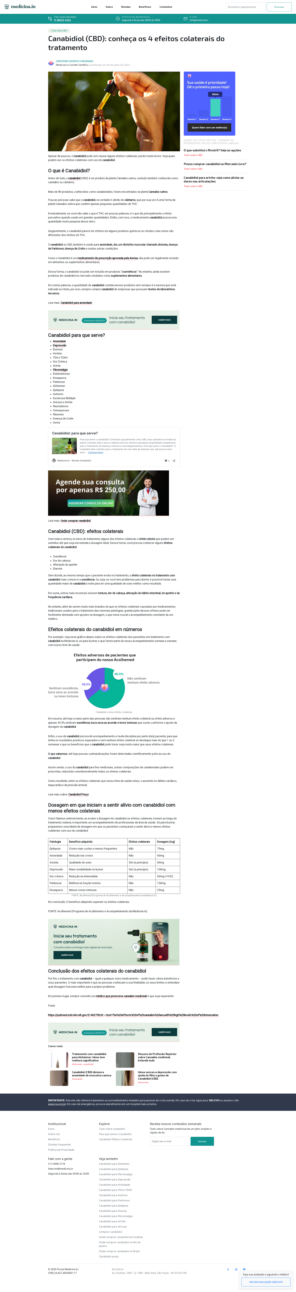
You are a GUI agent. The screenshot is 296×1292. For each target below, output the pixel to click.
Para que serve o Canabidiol (115, 1134)
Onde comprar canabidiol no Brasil (119, 1251)
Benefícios (54, 1139)
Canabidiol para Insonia (113, 1211)
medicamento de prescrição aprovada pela (108, 258)
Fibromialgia (60, 369)
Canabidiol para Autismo (113, 1195)
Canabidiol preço (109, 1256)
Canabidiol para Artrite (112, 1221)
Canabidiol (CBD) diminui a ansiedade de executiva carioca (91, 1073)
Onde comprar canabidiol (76, 520)
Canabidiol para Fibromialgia (115, 1174)
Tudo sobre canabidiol (112, 1129)
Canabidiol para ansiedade (76, 302)
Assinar (202, 1141)
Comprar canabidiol (110, 1232)
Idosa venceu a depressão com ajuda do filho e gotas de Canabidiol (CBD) (157, 1075)
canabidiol (74, 178)
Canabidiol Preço (78, 794)
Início (51, 1129)
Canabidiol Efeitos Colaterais (115, 1139)
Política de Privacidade (61, 1149)
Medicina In (20, 7)
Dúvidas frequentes (59, 1144)
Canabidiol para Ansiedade (114, 1184)
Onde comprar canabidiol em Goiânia (121, 1237)
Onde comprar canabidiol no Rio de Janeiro (119, 1244)
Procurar (279, 6)
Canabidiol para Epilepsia (113, 1169)
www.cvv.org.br (57, 1104)
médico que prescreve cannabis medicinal (121, 996)
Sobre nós (54, 1134)
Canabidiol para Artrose (113, 1226)
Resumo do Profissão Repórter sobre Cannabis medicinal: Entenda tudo (157, 1057)
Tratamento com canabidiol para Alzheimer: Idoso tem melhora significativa (89, 1057)
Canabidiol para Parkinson (114, 1200)
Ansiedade (59, 341)
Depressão (59, 345)
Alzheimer (77, 1064)
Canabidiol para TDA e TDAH (115, 1190)
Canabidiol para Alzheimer (114, 1163)
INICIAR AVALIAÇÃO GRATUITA (266, 1281)
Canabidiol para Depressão (115, 1179)
